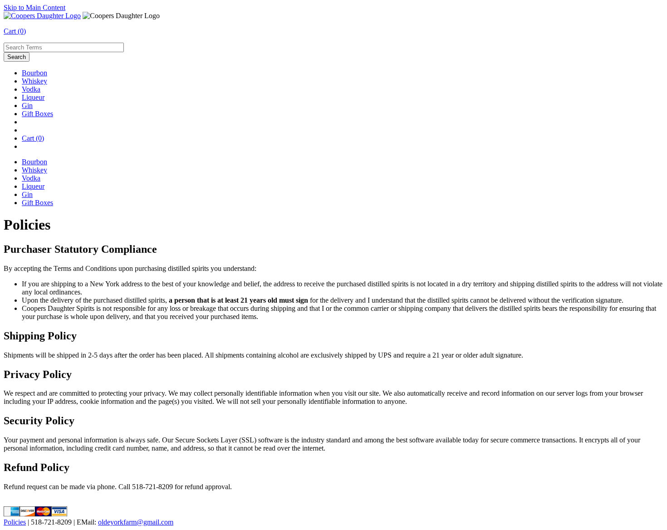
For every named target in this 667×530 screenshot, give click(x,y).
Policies (15, 522)
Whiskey (34, 81)
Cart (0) (15, 31)
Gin (27, 105)
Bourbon (34, 73)
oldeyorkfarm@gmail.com (135, 522)
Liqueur (33, 97)
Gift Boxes (37, 114)
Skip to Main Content (34, 7)
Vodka (31, 89)
